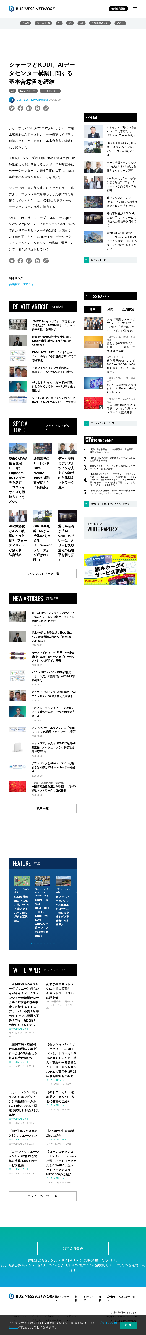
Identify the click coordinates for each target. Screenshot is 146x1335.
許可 (128, 1324)
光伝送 (120, 23)
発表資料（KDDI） (22, 284)
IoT (82, 23)
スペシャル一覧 (98, 260)
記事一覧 (43, 808)
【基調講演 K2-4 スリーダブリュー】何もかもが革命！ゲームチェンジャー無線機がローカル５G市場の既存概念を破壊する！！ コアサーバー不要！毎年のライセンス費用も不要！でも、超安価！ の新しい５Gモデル (113, 479)
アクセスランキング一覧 (102, 423)
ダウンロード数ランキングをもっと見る (110, 504)
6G (70, 23)
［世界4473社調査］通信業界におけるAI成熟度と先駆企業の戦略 (112, 459)
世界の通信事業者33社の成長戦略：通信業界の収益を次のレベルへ (112, 451)
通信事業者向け (100, 23)
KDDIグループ (27, 91)
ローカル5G (43, 23)
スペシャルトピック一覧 (42, 573)
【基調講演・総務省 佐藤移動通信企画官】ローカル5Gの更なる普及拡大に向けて (112, 492)
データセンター (50, 91)
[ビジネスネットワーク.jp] (32, 9)
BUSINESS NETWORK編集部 (32, 100)
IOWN (25, 23)
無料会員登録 (118, 8)
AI (59, 23)
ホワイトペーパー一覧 (43, 1196)
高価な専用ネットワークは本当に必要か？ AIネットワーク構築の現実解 (112, 467)
